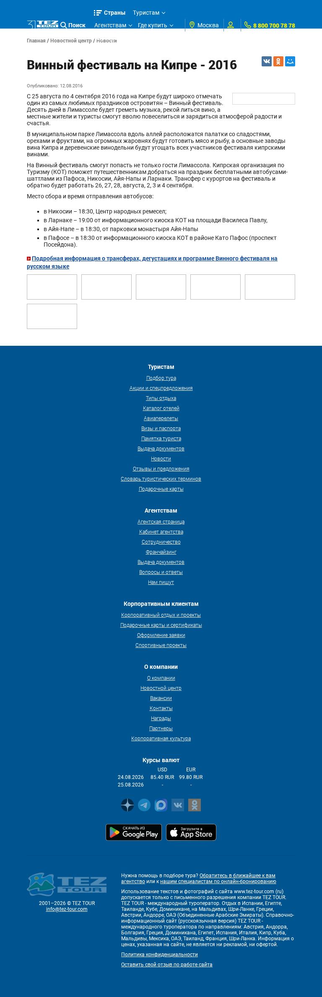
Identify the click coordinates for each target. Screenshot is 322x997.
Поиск (77, 25)
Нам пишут (161, 582)
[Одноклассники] (278, 61)
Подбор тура (161, 377)
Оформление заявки (161, 634)
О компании (161, 677)
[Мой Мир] (290, 61)
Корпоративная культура (161, 738)
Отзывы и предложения (161, 468)
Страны (115, 12)
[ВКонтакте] (267, 61)
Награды (161, 718)
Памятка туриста (161, 438)
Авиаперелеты (161, 418)
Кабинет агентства (161, 531)
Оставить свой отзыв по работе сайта (167, 965)
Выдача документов (161, 448)
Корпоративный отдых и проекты (161, 614)
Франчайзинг (161, 551)
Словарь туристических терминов (161, 478)
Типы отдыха (161, 398)
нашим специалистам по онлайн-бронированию (218, 881)
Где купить (152, 25)
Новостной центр (161, 687)
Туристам (146, 12)
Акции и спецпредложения (161, 387)
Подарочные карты (161, 488)
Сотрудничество (161, 541)
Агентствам (110, 25)
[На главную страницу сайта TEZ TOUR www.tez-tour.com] (42, 25)
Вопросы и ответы (161, 571)
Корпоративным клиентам (131, 37)
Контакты (161, 708)
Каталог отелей (161, 408)
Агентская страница (161, 521)
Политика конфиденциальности (159, 955)
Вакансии (161, 697)
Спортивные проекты (161, 645)
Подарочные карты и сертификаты (161, 624)
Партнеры (161, 728)
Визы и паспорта (161, 428)
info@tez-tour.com (67, 909)
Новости (161, 458)
